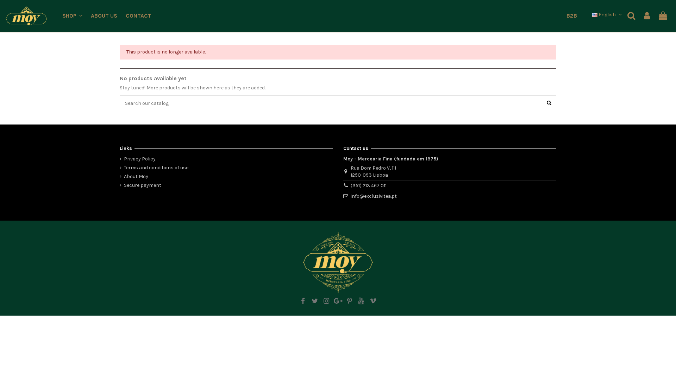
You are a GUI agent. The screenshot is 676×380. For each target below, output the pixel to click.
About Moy (136, 176)
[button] (72, 16)
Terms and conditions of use (156, 168)
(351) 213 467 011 (369, 186)
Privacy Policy (140, 159)
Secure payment (142, 185)
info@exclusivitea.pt (374, 196)
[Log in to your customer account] (646, 16)
